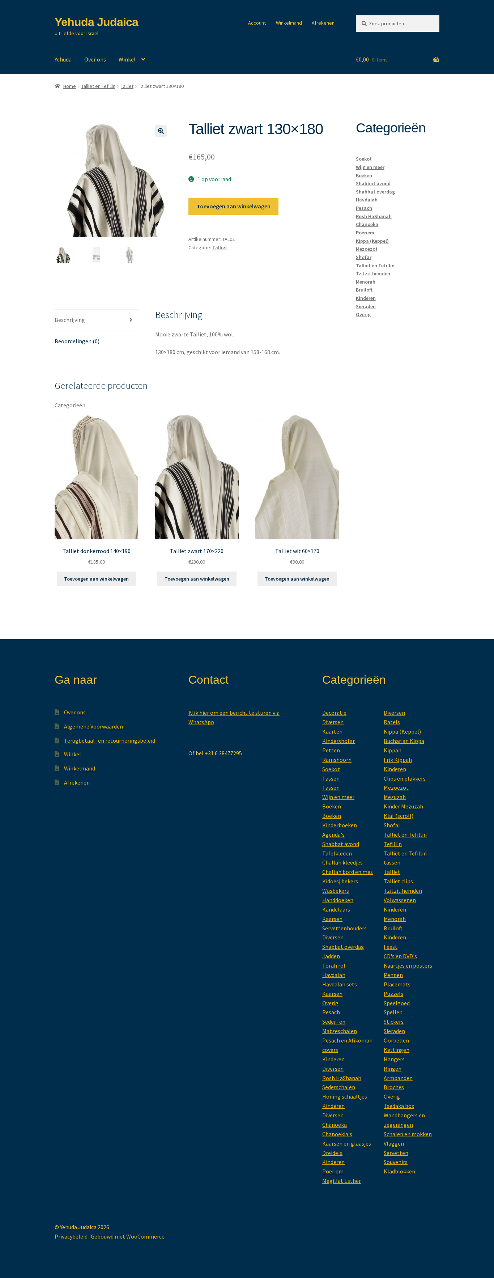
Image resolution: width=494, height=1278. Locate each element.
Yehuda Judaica (96, 22)
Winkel (127, 59)
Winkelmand (289, 23)
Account (257, 23)
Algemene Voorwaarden (93, 726)
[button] (161, 131)
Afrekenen (323, 23)
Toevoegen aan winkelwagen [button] (96, 579)
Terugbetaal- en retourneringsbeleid (109, 740)
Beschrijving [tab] (70, 319)
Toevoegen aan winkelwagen (234, 206)
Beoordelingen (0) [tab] (77, 341)
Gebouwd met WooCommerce (128, 1236)
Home (69, 86)
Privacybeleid (71, 1236)
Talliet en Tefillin (98, 86)
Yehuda (63, 59)
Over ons (95, 59)
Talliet (127, 86)
